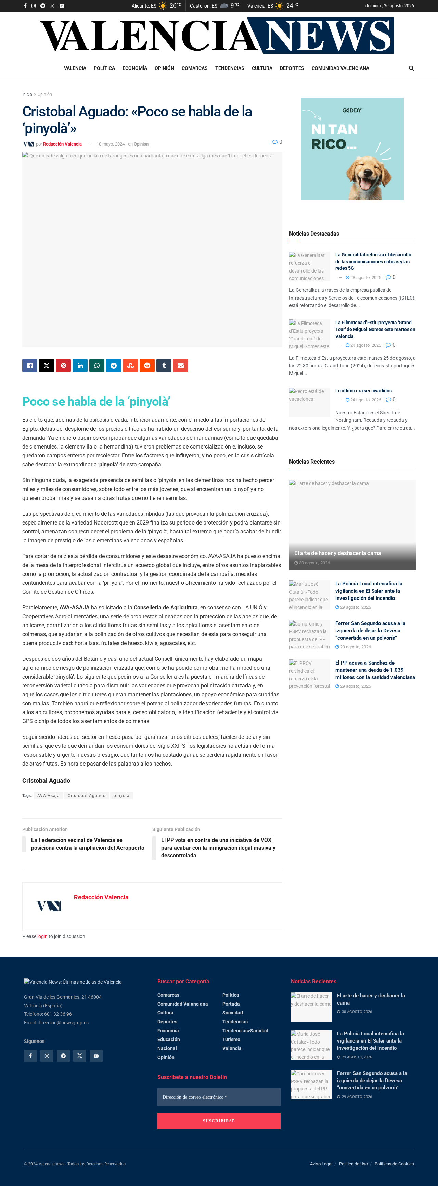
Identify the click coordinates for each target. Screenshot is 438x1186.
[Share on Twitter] (46, 365)
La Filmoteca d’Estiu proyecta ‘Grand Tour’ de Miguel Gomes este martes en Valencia (375, 329)
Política (104, 68)
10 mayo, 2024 (110, 144)
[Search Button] (411, 68)
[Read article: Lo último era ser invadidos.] (309, 402)
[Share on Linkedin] (80, 365)
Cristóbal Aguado (87, 795)
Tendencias (229, 68)
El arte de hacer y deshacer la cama (337, 553)
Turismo (231, 1039)
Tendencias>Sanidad (245, 1030)
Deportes (292, 68)
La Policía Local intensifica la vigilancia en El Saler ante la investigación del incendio (368, 591)
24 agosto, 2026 (365, 345)
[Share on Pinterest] (63, 365)
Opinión (164, 68)
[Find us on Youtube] (62, 6)
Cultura (262, 68)
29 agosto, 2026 (355, 607)
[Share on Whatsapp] (96, 365)
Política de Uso (353, 1163)
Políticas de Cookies (394, 1163)
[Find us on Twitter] (52, 6)
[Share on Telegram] (113, 365)
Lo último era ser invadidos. (364, 390)
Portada (231, 1004)
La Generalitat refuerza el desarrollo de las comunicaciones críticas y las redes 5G (373, 261)
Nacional (167, 1048)
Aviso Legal (321, 1163)
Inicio (27, 94)
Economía (135, 68)
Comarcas (195, 68)
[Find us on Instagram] (33, 6)
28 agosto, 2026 (365, 277)
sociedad (232, 1012)
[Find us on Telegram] (42, 6)
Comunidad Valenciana (340, 68)
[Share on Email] (180, 365)
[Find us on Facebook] (25, 6)
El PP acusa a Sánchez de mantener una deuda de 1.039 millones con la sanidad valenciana (375, 670)
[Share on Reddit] (147, 365)
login (42, 936)
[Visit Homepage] (219, 36)
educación (168, 1039)
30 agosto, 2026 (314, 562)
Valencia (75, 68)
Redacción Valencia (62, 144)
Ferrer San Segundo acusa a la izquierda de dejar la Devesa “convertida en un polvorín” (370, 630)
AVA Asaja (48, 795)
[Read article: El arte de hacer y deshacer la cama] (352, 525)
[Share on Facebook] (29, 365)
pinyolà (122, 795)
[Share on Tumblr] (163, 365)
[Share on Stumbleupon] (130, 365)
